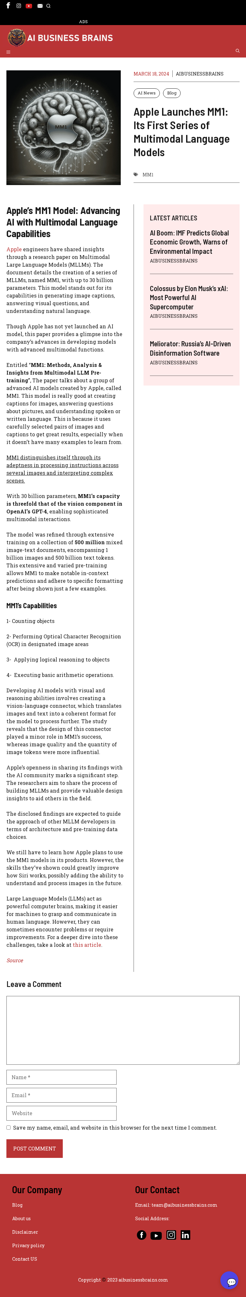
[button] (48, 9)
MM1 (148, 175)
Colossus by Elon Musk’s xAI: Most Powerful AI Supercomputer (189, 297)
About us (21, 1218)
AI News (147, 93)
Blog (171, 93)
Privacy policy (28, 1245)
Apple (14, 249)
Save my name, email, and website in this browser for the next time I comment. (115, 1127)
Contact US (24, 1259)
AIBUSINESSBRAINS (200, 74)
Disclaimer (25, 1232)
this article (87, 944)
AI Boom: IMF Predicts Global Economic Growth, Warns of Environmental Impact (189, 241)
